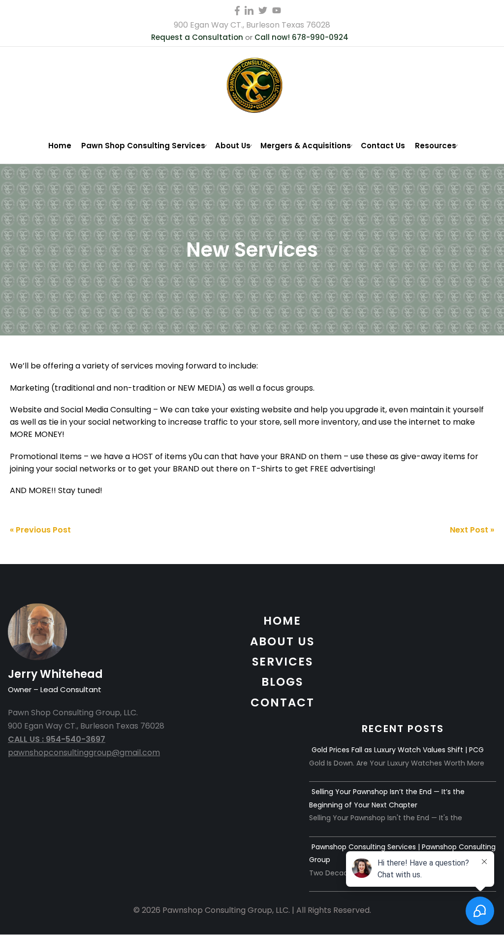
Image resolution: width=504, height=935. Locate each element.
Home (59, 145)
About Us (233, 145)
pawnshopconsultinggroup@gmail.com (84, 752)
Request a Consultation (197, 37)
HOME (282, 621)
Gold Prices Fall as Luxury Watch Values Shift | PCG (398, 750)
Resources (435, 145)
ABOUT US (282, 641)
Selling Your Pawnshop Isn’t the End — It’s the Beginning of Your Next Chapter (387, 798)
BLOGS (282, 682)
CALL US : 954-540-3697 (56, 739)
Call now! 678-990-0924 (301, 37)
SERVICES (282, 661)
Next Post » (472, 529)
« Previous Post (40, 529)
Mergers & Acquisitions (305, 145)
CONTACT (283, 702)
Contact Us (383, 145)
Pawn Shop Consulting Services (143, 145)
